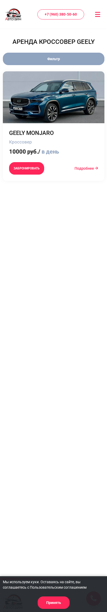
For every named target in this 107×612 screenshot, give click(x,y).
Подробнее (85, 168)
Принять (53, 603)
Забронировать (27, 168)
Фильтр (53, 59)
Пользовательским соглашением (58, 587)
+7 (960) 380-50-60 (61, 14)
